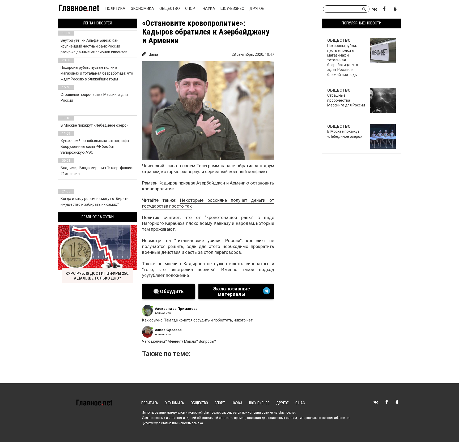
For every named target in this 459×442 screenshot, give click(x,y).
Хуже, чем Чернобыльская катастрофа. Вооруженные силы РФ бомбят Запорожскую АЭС (95, 147)
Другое (256, 8)
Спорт (191, 8)
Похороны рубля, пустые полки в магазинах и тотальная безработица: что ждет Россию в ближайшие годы (97, 73)
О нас (300, 403)
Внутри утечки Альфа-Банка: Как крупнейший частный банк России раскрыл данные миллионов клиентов (94, 46)
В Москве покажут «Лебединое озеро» (94, 125)
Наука (209, 8)
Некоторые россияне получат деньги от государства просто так (208, 203)
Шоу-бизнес (232, 8)
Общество (169, 8)
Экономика (142, 8)
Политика (115, 8)
